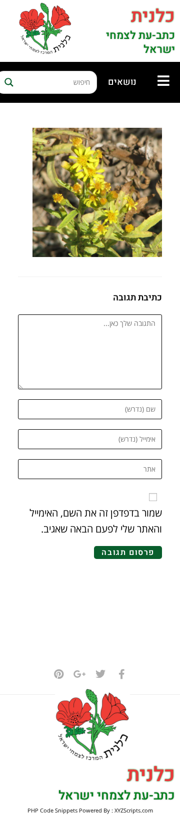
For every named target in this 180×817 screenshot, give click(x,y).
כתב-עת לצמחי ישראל (140, 42)
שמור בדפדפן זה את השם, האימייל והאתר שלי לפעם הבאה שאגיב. (96, 521)
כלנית (153, 16)
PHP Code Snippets (53, 810)
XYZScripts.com (133, 810)
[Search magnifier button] (7, 82)
